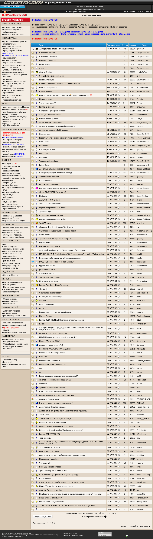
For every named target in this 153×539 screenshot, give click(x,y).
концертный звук (10, 204)
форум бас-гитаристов (12, 233)
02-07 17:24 (112, 505)
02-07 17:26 (112, 447)
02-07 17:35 (112, 242)
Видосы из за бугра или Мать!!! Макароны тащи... (60, 258)
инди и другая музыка (12, 251)
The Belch (43, 289)
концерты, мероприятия (13, 188)
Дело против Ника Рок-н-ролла (52, 407)
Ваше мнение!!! (45, 181)
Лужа (41, 68)
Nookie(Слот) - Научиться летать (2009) (56, 486)
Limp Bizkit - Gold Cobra (49, 451)
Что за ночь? (44, 463)
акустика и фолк (10, 256)
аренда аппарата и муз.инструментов (11, 125)
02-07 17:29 (112, 372)
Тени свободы (45, 438)
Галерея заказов (10, 301)
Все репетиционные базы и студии (89, 6)
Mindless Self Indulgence (49, 360)
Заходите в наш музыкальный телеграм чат (57, 126)
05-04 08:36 (112, 72)
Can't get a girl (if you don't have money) (55, 173)
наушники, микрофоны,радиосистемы (14, 80)
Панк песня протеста (48, 88)
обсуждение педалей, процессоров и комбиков (13, 236)
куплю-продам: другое (12, 95)
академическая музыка (13, 258)
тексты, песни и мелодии (14, 90)
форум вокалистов (11, 171)
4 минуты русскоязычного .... (51, 115)
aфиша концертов (11, 142)
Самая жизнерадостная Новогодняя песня (57, 231)
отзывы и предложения (13, 323)
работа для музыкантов (13, 34)
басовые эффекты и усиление (16, 56)
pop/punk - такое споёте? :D (51, 345)
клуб (5, 190)
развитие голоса (10, 313)
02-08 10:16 (112, 111)
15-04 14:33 (112, 146)
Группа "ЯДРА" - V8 (47, 266)
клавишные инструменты (14, 65)
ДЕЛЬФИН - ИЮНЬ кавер (50, 200)
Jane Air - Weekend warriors (50, 490)
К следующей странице (92, 517)
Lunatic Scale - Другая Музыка (52, 502)
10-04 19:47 (112, 157)
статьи (6, 152)
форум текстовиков (11, 173)
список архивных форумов (14, 332)
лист (41, 368)
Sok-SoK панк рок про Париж (51, 76)
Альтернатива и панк (91, 15)
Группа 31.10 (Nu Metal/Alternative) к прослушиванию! (61, 320)
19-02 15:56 (112, 122)
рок (4, 244)
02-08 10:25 (112, 107)
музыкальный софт (11, 192)
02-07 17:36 (112, 231)
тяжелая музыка (10, 247)
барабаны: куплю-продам (14, 221)
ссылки (6, 330)
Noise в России (45, 316)
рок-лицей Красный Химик (14, 316)
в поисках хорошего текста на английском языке (59, 84)
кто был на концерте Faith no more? (54, 130)
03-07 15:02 (112, 180)
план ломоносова (46, 304)
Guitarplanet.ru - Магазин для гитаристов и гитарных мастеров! (15, 346)
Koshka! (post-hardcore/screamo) (52, 422)
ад (40, 372)
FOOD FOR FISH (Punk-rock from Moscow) (56, 262)
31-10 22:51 (112, 130)
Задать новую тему (14, 15)
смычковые (8, 180)
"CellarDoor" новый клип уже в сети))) (55, 419)
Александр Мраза (46, 273)
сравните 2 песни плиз (49, 399)
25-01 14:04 (112, 84)
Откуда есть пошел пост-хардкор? (53, 333)
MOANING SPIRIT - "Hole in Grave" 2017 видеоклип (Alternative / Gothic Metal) (71, 254)
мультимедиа (8, 195)
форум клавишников (11, 176)
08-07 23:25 (112, 115)
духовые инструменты (12, 70)
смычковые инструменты (14, 72)
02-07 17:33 (112, 285)
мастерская (8, 164)
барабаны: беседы (11, 218)
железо (6, 199)
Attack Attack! (44, 415)
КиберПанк (44, 165)
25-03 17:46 (112, 80)
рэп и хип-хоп (9, 261)
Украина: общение (11, 292)
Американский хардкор (49, 177)
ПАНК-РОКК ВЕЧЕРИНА (49, 246)
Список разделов (12, 20)
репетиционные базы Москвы (16, 107)
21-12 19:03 (112, 87)
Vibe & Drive (44, 142)
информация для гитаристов (15, 228)
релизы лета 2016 (47, 270)
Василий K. (8, 362)
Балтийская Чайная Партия (51, 215)
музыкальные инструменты (15, 42)
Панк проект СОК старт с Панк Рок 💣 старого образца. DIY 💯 (65, 95)
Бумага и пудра (45, 91)
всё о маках (8, 197)
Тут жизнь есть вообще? (49, 277)
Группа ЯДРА (45, 242)
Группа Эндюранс (47, 107)
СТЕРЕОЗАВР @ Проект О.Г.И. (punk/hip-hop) (58, 475)
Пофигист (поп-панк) (48, 60)
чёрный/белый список (12, 100)
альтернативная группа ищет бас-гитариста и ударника (63, 411)
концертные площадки (13, 140)
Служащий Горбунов (48, 57)
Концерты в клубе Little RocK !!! (52, 364)
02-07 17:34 (112, 266)
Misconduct (44, 153)
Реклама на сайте (70, 534)
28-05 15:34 (112, 118)
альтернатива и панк (12, 254)
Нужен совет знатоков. (49, 281)
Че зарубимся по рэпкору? (50, 297)
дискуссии (7, 168)
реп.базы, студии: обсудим (14, 112)
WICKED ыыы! (45, 223)
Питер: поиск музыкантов (14, 287)
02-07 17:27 (112, 422)
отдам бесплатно (10, 98)
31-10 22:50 (112, 138)
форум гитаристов (11, 230)
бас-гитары (8, 53)
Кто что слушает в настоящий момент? (56, 403)
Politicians (43, 146)
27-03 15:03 (112, 49)
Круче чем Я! (44, 64)
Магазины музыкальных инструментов (89, 9)
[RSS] (6, 12)
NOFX (41, 308)
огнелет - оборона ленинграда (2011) (55, 380)
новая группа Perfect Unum (50, 498)
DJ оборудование (10, 67)
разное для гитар (10, 60)
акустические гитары (12, 46)
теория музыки (9, 183)
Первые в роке (45, 99)
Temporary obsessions (48, 161)
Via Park (42, 301)
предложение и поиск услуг (14, 117)
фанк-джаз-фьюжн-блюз (13, 249)
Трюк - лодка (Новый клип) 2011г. (53, 471)
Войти (148, 11)
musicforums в (13, 156)
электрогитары (9, 44)
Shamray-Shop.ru (10, 275)
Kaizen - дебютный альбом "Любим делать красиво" (61, 430)
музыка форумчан (11, 185)
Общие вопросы (10, 299)
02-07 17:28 (112, 399)
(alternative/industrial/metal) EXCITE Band (56, 426)
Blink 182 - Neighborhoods (50, 467)
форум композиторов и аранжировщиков (13, 208)
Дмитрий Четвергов (11, 311)
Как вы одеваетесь (47, 150)
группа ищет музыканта (13, 30)
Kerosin (42, 324)
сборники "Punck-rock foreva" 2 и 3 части (56, 227)
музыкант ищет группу (12, 27)
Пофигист (43, 196)
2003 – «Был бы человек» (50, 204)
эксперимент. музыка (12, 263)
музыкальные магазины (13, 137)
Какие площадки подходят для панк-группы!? (58, 376)
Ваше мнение (45, 478)
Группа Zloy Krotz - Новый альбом (53, 285)
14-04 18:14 (112, 149)
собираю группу (10, 32)
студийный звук (9, 202)
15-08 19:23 (112, 99)
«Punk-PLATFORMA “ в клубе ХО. (53, 192)
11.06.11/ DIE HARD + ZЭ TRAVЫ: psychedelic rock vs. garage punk (67, 506)
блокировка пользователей (14, 325)
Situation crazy (45, 134)
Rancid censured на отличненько (53, 391)
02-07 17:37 (112, 211)
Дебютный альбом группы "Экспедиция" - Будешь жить (62, 250)
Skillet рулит (44, 235)
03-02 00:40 (112, 142)
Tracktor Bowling (10, 360)
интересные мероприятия (14, 149)
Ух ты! (41, 509)
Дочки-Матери (45, 212)
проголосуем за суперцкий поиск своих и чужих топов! (62, 455)
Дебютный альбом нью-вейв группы (54, 169)
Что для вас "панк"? (47, 103)
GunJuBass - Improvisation (50, 293)
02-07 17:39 (112, 196)
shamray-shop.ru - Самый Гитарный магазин (14, 340)
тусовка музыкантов (11, 166)
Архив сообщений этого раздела (134, 526)
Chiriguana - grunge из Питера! (52, 111)
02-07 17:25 (112, 478)
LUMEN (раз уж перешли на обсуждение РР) (58, 337)
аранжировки (8, 93)
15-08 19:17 (112, 103)
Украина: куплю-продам (13, 289)
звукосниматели (10, 58)
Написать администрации (73, 535)
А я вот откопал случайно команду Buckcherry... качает (62, 482)
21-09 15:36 (112, 95)
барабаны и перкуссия (13, 63)
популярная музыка (11, 266)
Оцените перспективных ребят (52, 208)
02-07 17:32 (112, 304)
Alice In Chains (45, 72)
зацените (43, 384)
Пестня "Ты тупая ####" (49, 341)
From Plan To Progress (48, 184)
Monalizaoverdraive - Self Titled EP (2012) (56, 395)
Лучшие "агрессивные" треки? (52, 388)
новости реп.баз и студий (14, 147)
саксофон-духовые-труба (14, 178)
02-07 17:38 (112, 200)
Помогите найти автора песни (52, 353)
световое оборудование (13, 88)
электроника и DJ (10, 268)
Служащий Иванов (47, 53)
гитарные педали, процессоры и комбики (13, 50)
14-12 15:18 (112, 91)
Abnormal (43, 157)
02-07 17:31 (112, 324)
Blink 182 (43, 357)
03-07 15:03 (112, 176)
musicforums (14, 154)
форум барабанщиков (12, 216)
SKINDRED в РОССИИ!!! (49, 447)
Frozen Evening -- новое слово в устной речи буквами (61, 138)
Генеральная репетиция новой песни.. (55, 312)
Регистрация (129, 11)
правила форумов (11, 328)
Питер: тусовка (9, 285)
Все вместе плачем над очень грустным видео (58, 188)
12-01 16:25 (112, 161)
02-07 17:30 (112, 349)
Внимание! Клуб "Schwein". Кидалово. (55, 349)
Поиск (140, 11)
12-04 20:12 (112, 153)
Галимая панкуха (46, 80)
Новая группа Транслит (49, 119)
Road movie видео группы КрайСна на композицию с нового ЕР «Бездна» (70, 494)
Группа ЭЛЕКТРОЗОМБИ (50, 434)
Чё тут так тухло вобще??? (50, 122)
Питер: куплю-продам (12, 282)
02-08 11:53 (112, 173)
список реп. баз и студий (13, 144)
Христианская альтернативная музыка (55, 239)
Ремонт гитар (9, 304)
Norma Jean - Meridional (49, 459)
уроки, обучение (10, 114)
